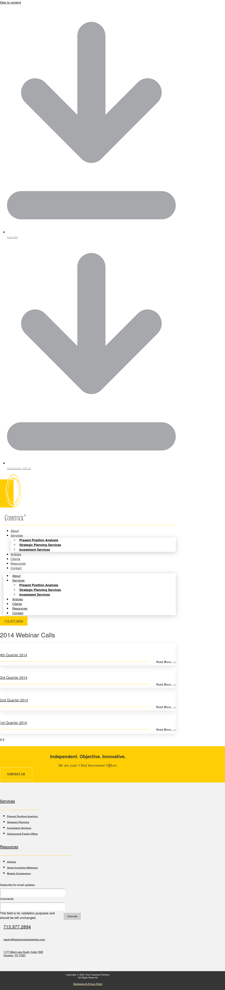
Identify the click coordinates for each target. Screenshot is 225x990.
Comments (7, 899)
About (16, 575)
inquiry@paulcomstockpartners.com (24, 939)
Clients (17, 603)
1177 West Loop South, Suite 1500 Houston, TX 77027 (23, 953)
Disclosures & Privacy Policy (87, 984)
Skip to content (10, 2)
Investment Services (34, 549)
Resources (19, 608)
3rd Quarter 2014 (13, 677)
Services (17, 535)
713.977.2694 (17, 926)
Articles (17, 599)
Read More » (166, 661)
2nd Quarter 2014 (14, 699)
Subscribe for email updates (17, 885)
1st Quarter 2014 (13, 722)
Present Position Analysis (38, 540)
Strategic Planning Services (40, 545)
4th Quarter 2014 (13, 654)
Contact (16, 568)
